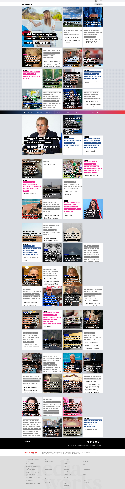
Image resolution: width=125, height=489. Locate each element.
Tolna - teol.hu (29, 485)
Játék (91, 1)
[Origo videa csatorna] (96, 442)
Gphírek (67, 1)
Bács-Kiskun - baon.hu (30, 461)
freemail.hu (85, 471)
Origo (26, 1)
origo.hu (46, 474)
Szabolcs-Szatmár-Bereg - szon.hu (33, 483)
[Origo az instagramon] (93, 442)
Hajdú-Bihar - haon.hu (30, 474)
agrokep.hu (47, 482)
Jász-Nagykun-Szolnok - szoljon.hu (33, 477)
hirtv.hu (46, 472)
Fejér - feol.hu (29, 471)
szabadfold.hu (48, 471)
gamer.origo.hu (67, 466)
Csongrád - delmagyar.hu (31, 468)
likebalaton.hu (67, 468)
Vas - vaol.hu (47, 459)
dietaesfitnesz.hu (67, 474)
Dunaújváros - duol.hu (30, 469)
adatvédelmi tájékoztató (72, 445)
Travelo (61, 1)
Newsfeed (49, 1)
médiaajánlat (99, 445)
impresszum (94, 445)
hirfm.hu (84, 484)
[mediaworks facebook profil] (97, 453)
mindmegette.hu (67, 471)
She (72, 1)
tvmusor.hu (66, 478)
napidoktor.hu (66, 469)
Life (30, 1)
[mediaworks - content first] (30, 453)
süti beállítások (89, 445)
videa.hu (84, 474)
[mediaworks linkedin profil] (100, 453)
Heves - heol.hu (29, 475)
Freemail (55, 1)
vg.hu (46, 480)
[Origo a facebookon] (88, 442)
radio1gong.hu (86, 482)
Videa (43, 1)
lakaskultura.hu (67, 464)
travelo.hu (66, 472)
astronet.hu (66, 461)
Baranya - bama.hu (30, 463)
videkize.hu (66, 477)
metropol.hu (85, 461)
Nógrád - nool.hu (29, 480)
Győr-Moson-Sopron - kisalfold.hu (33, 472)
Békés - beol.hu (29, 464)
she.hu (84, 464)
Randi (78, 1)
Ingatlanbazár (84, 1)
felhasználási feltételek (81, 445)
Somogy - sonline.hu (30, 481)
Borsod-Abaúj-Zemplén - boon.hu (33, 466)
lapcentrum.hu (86, 475)
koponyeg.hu (85, 472)
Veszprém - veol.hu (49, 461)
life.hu (84, 462)
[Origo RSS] (98, 442)
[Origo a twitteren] (91, 442)
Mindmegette (36, 1)
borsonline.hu (66, 485)
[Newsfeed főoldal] (27, 442)
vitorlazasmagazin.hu (68, 475)
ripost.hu (84, 459)
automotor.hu (66, 463)
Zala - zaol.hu (48, 462)
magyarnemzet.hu (48, 469)
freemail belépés (98, 4)
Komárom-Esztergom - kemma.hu (33, 478)
